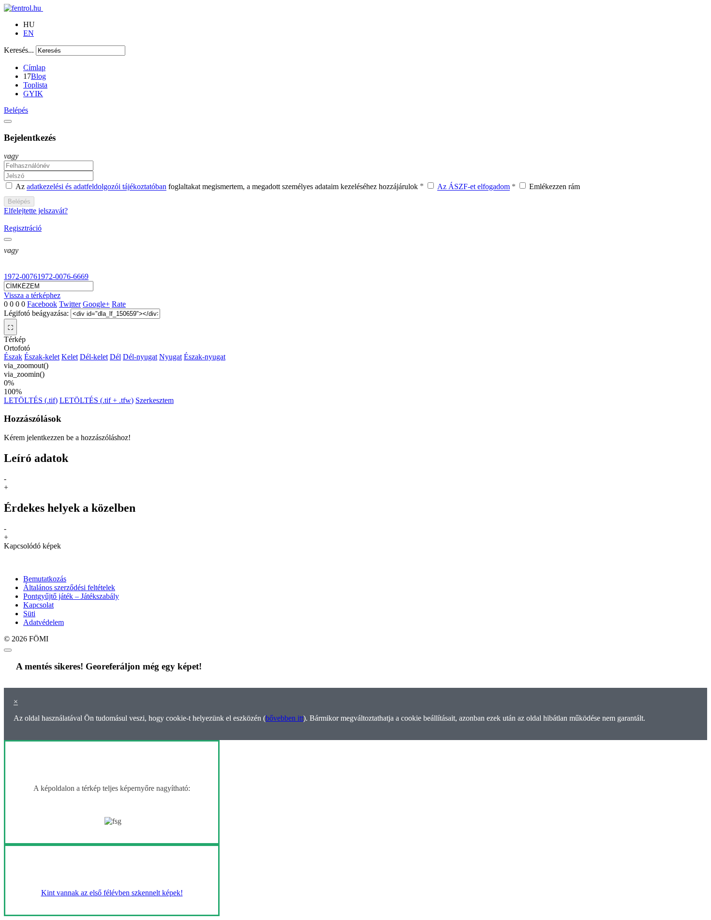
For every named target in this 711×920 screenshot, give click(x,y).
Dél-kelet (94, 357)
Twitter (70, 304)
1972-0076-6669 (63, 276)
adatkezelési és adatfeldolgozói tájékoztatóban (96, 187)
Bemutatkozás (44, 579)
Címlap (34, 67)
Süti (29, 613)
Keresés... (19, 50)
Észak (13, 357)
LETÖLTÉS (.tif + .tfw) (96, 400)
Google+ (96, 304)
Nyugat (170, 357)
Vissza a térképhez (32, 295)
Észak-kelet (41, 357)
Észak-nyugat (204, 357)
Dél (115, 357)
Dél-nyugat (140, 357)
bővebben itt (284, 718)
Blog (38, 76)
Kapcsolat (38, 605)
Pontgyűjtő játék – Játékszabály (71, 596)
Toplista (35, 85)
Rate (119, 304)
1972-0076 (20, 276)
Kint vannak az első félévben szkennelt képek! (112, 893)
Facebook (42, 304)
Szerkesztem (154, 400)
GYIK (33, 93)
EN (28, 33)
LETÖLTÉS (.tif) (31, 400)
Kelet (69, 357)
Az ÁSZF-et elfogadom (473, 187)
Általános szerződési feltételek (69, 587)
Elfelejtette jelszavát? (36, 211)
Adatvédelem (43, 622)
